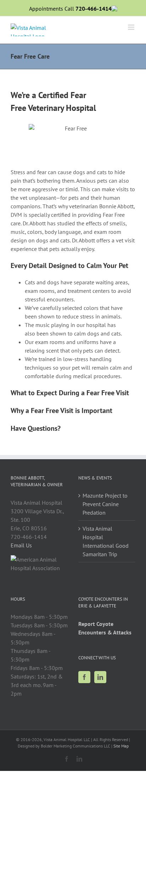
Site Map (121, 746)
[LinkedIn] (100, 677)
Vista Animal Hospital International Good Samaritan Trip (106, 541)
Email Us (21, 545)
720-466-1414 (93, 8)
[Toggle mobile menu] (131, 27)
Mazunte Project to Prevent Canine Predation (105, 504)
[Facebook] (84, 677)
